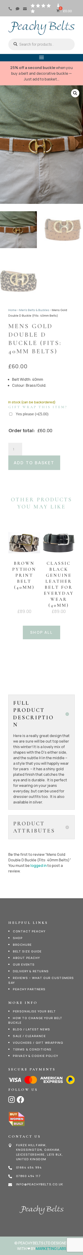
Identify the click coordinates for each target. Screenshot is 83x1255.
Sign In (57, 6)
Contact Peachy (29, 931)
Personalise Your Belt (34, 1011)
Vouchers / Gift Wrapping (38, 1043)
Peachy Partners (29, 989)
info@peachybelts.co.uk (39, 1184)
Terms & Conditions (32, 1049)
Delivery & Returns (31, 971)
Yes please (32, 414)
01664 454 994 (29, 1167)
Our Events (24, 964)
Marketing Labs (51, 1248)
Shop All (41, 632)
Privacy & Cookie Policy (35, 1056)
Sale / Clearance (29, 1036)
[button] (75, 93)
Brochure (22, 945)
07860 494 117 (28, 1176)
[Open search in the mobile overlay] (41, 44)
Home (12, 310)
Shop (18, 938)
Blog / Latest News (31, 1029)
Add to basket (34, 462)
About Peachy (26, 958)
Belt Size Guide (27, 951)
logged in (38, 865)
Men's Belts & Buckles (34, 310)
